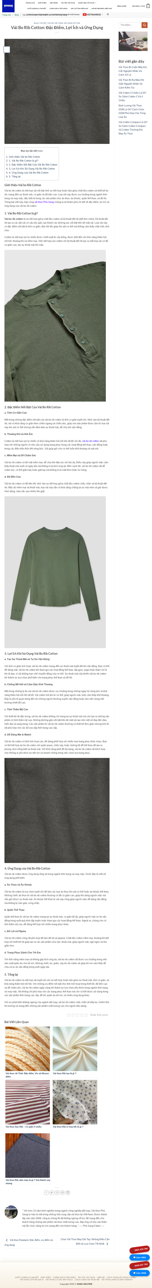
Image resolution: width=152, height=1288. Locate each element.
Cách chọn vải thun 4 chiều (121, 1277)
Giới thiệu (42, 3)
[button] (121, 6)
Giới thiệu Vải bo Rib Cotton (23, 156)
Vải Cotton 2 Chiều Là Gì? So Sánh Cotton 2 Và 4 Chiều (132, 97)
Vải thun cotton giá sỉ (31, 1280)
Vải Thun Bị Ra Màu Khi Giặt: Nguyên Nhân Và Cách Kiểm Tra (131, 84)
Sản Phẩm (54, 3)
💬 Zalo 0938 (139, 1273)
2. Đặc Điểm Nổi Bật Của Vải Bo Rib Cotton (31, 164)
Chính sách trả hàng (59, 8)
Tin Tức (42, 23)
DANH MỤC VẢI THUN (86, 3)
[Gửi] (145, 25)
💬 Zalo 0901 (139, 1257)
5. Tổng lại (13, 176)
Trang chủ (6, 15)
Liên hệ (101, 1277)
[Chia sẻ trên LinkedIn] (67, 1192)
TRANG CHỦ (30, 3)
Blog (17, 15)
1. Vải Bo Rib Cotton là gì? (22, 160)
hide (40, 151)
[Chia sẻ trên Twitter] (51, 1192)
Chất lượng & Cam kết (36, 8)
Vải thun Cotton (72, 23)
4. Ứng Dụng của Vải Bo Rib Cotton (27, 172)
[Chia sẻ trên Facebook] (46, 1192)
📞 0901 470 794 (139, 1249)
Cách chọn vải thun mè (87, 1280)
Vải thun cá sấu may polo (59, 1280)
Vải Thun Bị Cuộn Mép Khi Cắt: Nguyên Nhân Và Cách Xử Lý (133, 71)
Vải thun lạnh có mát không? (117, 1280)
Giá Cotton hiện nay (79, 8)
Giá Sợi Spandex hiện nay (101, 8)
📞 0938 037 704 (139, 1265)
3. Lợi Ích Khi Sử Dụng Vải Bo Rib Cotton (30, 168)
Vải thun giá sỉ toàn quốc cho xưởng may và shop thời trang (53, 14)
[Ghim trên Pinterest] (62, 1192)
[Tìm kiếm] (108, 14)
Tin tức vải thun (68, 3)
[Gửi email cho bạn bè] (57, 1192)
